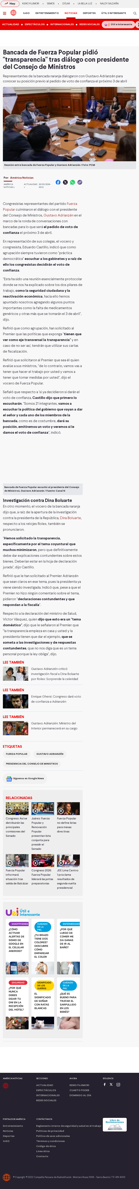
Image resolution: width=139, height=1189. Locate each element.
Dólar (66, 4)
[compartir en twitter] (65, 182)
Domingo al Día (80, 1095)
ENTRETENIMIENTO (47, 13)
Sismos (50, 4)
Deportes (8, 1136)
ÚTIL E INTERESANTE (113, 13)
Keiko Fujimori (30, 4)
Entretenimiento (13, 1126)
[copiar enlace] (80, 182)
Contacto (42, 1156)
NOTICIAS (71, 13)
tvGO (26, 13)
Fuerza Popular (16, 754)
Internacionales (48, 1095)
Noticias (8, 1131)
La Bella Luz (85, 4)
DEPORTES (89, 13)
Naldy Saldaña (109, 4)
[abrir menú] (5, 13)
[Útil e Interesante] (43, 912)
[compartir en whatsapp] (72, 182)
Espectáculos (46, 1090)
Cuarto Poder (79, 1090)
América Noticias (21, 177)
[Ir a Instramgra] (119, 1085)
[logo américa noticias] (13, 13)
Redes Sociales (46, 1100)
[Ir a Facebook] (105, 1085)
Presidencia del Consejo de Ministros (32, 764)
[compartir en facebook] (58, 182)
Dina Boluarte (70, 518)
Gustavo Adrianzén (58, 215)
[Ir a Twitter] (112, 1085)
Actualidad (44, 1085)
